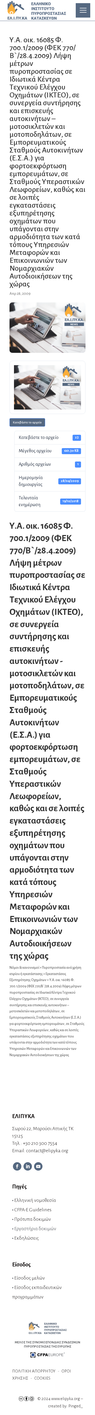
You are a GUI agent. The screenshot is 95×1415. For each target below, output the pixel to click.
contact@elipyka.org (47, 1150)
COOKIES (42, 1378)
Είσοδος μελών (29, 1278)
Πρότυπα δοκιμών (32, 1219)
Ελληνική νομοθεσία (35, 1200)
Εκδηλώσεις (26, 1238)
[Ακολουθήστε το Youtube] (38, 1166)
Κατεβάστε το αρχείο (27, 422)
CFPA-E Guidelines (32, 1209)
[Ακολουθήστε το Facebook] (17, 1166)
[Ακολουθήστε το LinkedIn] (27, 1166)
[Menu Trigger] (83, 10)
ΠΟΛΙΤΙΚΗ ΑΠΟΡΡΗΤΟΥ (33, 1371)
